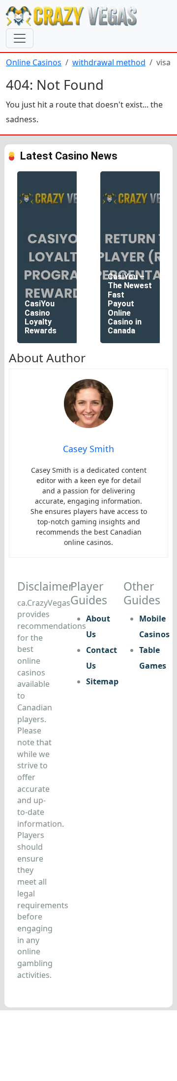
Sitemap (102, 681)
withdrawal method (109, 62)
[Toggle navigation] (19, 38)
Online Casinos (33, 62)
